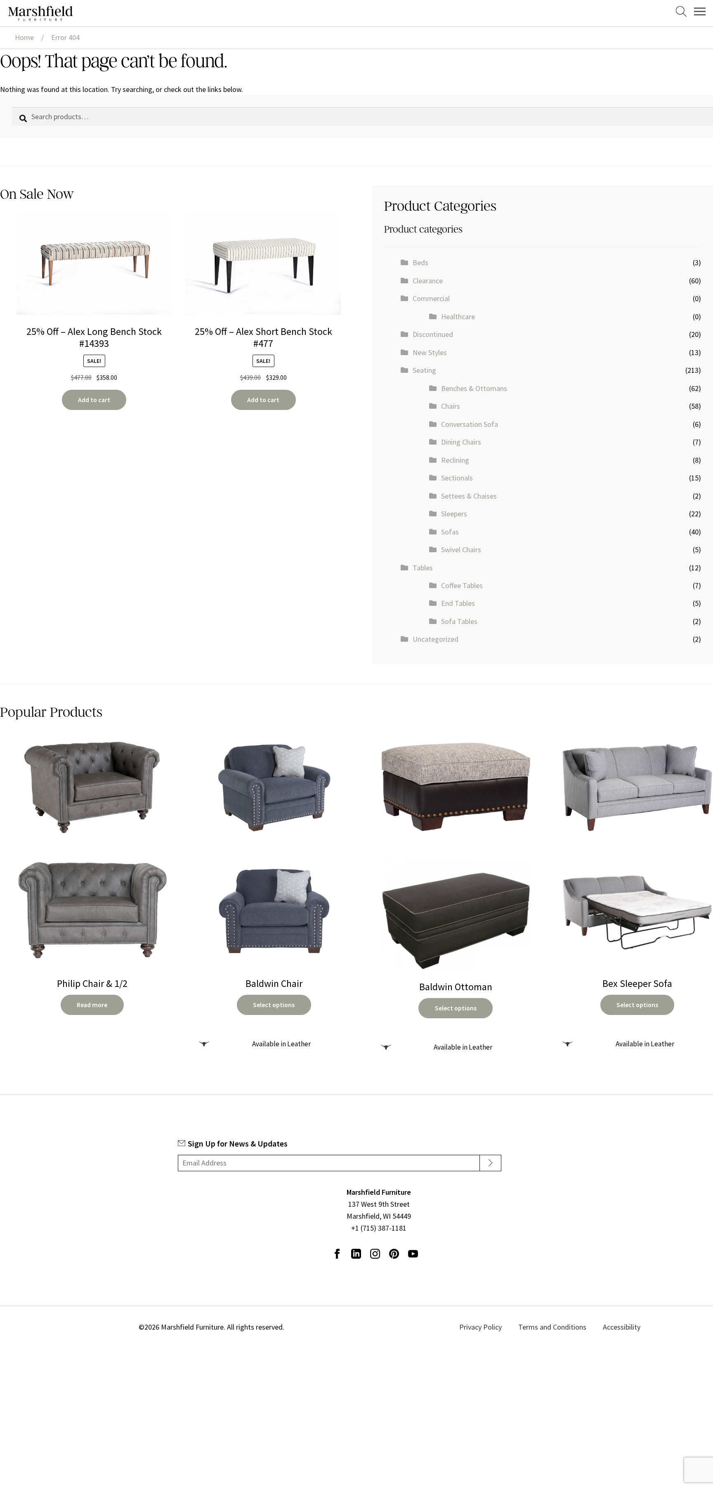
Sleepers (454, 513)
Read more (92, 1005)
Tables (423, 567)
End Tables (458, 603)
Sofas (450, 532)
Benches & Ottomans (474, 388)
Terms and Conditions (562, 1327)
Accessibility (620, 1327)
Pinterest (394, 1254)
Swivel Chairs (461, 549)
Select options (274, 1005)
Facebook (337, 1254)
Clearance (428, 280)
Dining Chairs (461, 442)
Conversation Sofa (469, 424)
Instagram (375, 1254)
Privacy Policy (501, 1327)
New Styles (430, 352)
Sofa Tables (459, 621)
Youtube (413, 1254)
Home (24, 37)
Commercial (431, 298)
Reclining (455, 460)
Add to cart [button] (94, 400)
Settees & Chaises (469, 496)
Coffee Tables (462, 585)
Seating (424, 370)
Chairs (450, 406)
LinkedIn (356, 1254)
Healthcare (458, 316)
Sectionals (457, 478)
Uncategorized (435, 639)
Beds (420, 262)
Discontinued (433, 334)
